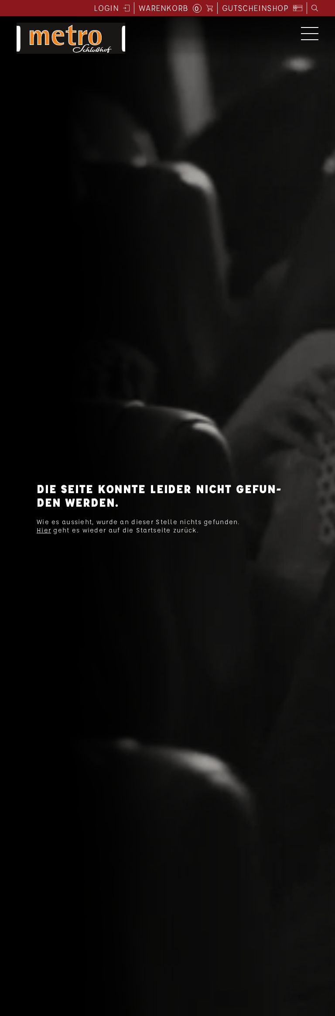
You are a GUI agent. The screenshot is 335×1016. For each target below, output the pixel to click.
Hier (44, 530)
